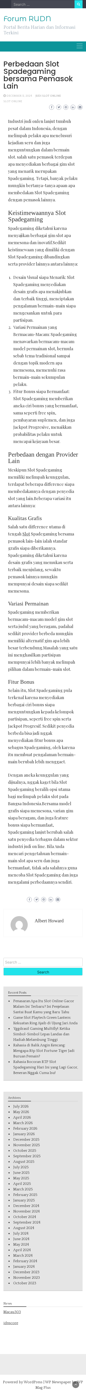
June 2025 (21, 1173)
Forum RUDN (27, 18)
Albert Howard (49, 920)
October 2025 (24, 1151)
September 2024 (26, 1222)
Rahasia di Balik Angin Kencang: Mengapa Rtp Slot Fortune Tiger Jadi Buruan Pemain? (44, 1050)
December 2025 (26, 1139)
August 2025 (23, 1162)
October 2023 (24, 1283)
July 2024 (20, 1233)
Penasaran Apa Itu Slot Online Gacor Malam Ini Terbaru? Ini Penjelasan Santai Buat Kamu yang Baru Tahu (43, 1006)
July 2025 (21, 1167)
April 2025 (22, 1184)
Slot (26, 534)
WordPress (33, 1382)
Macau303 (12, 1312)
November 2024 (26, 1211)
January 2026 (24, 1134)
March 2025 (23, 1189)
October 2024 (24, 1217)
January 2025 (24, 1200)
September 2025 (27, 1156)
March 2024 (23, 1255)
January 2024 (24, 1267)
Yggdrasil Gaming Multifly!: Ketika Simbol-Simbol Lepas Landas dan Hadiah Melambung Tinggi (41, 1034)
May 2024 (21, 1244)
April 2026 (22, 1117)
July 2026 (21, 1106)
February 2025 (25, 1195)
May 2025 (21, 1178)
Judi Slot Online (48, 95)
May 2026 (21, 1112)
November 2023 (26, 1278)
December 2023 (26, 1272)
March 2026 (23, 1123)
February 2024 (25, 1261)
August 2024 (23, 1228)
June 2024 (21, 1239)
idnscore (10, 1323)
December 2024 (26, 1206)
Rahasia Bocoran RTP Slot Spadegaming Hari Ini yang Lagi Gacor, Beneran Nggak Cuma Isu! (45, 1067)
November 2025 (26, 1145)
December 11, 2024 (19, 95)
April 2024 (22, 1250)
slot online (12, 101)
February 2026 (25, 1128)
